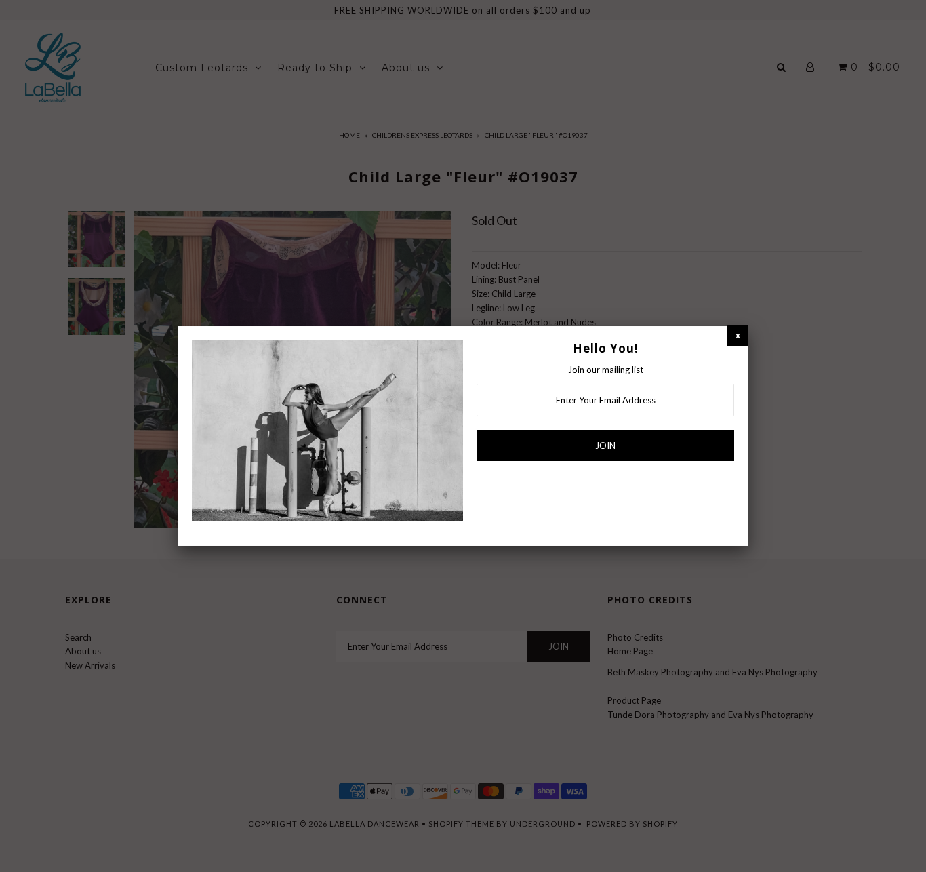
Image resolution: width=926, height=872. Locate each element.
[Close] (737, 335)
